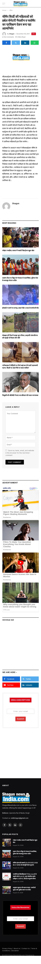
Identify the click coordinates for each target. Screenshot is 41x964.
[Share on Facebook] (6, 43)
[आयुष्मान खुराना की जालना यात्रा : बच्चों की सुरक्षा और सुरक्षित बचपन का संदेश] (6, 890)
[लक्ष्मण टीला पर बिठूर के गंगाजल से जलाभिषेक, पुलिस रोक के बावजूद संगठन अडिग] (20, 265)
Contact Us (26, 948)
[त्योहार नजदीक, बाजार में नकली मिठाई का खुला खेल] (20, 237)
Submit (20, 719)
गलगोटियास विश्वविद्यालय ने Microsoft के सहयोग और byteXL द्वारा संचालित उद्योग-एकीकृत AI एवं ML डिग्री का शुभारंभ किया (24, 876)
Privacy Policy (7, 948)
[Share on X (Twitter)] (16, 43)
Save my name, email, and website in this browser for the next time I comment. (19, 452)
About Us (17, 948)
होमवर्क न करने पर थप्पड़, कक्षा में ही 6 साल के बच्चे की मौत (20, 308)
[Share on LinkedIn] (25, 43)
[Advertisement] (20, 644)
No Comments (9, 37)
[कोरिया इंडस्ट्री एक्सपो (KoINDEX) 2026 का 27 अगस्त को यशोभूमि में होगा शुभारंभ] (6, 865)
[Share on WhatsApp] (35, 43)
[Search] (37, 3)
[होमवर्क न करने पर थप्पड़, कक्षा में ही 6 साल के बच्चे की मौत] (20, 295)
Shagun (11, 34)
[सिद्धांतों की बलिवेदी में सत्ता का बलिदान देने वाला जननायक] (20, 382)
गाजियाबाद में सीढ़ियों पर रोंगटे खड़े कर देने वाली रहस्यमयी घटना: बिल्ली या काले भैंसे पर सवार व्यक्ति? (20, 366)
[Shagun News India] (20, 3)
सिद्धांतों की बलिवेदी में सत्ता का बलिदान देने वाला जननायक (20, 395)
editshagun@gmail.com (19, 818)
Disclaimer (15, 950)
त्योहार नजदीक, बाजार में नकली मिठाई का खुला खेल (18, 250)
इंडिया (33, 34)
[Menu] (3, 3)
